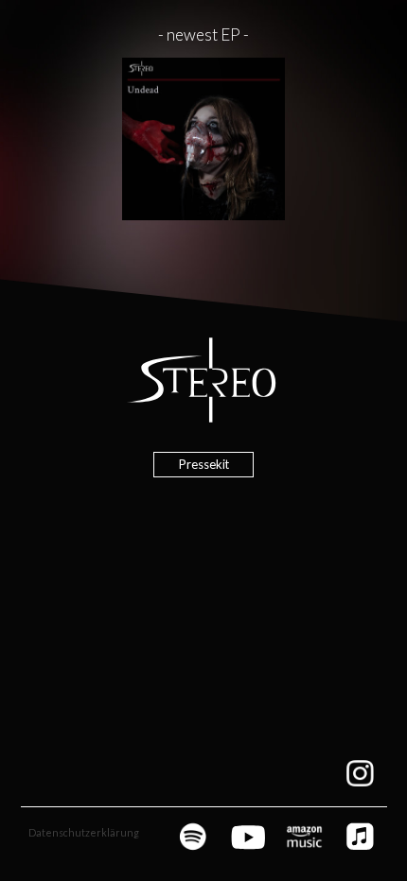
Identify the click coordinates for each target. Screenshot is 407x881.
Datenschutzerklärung (83, 832)
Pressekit (204, 464)
